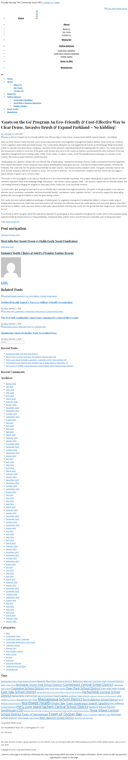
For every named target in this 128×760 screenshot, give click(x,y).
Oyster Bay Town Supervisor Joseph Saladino (80, 703)
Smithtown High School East (32, 711)
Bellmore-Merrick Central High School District (98, 681)
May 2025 (10, 429)
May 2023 (10, 501)
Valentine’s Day (104, 714)
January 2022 (11, 549)
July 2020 (9, 603)
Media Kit (66, 39)
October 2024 (11, 450)
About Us (66, 29)
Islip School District (45, 696)
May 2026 (10, 393)
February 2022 (12, 546)
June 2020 (10, 606)
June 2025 (10, 426)
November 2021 (12, 555)
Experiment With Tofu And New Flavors (22, 354)
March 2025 (11, 435)
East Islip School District (18, 692)
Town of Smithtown (90, 715)
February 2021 (12, 582)
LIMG (6, 134)
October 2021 (11, 558)
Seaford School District (102, 707)
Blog (8, 633)
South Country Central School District (75, 711)
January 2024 (11, 477)
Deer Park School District (83, 688)
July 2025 (9, 423)
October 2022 (11, 522)
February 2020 (12, 618)
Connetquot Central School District (88, 684)
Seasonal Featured (13, 663)
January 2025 (11, 441)
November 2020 (12, 591)
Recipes (9, 657)
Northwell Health (36, 702)
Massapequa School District (60, 699)
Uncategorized (12, 669)
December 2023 (12, 480)
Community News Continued (17, 639)
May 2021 (10, 573)
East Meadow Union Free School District (51, 692)
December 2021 (12, 552)
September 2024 (12, 453)
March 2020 (11, 615)
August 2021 (11, 564)
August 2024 (11, 456)
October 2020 (11, 594)
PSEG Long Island (29, 707)
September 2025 (12, 417)
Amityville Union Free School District (19, 681)
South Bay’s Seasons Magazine (66, 53)
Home (21, 18)
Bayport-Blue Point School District (54, 681)
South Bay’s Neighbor (66, 50)
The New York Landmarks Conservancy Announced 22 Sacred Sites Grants (39, 317)
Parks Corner (11, 654)
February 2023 (12, 510)
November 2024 (12, 447)
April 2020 (10, 612)
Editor (6, 308)
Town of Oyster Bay (65, 713)
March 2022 (11, 543)
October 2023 (11, 486)
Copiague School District (27, 688)
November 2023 (12, 483)
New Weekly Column (14, 651)
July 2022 (9, 531)
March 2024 (11, 471)
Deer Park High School (55, 688)
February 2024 (12, 474)
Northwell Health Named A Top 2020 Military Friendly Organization (36, 302)
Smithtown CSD (12, 710)
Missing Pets (11, 648)
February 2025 (12, 438)
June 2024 (10, 462)
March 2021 (11, 579)
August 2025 (11, 420)
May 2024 (10, 465)
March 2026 (11, 399)
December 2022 (12, 516)
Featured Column (13, 645)
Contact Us (66, 35)
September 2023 (12, 489)
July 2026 (9, 387)
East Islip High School (113, 688)
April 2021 (10, 576)
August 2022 (11, 528)
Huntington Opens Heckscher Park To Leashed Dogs (28, 332)
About (67, 24)
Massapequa (11, 700)
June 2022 (10, 534)
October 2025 (11, 414)
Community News (13, 636)
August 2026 (11, 384)
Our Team (66, 32)
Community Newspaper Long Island (20, 642)
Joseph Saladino (60, 696)
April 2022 (10, 540)
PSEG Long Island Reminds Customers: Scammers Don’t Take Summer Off (36, 360)
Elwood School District (73, 692)
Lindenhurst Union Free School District (103, 696)
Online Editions (66, 46)
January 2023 (11, 513)
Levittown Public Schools (79, 696)
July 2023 (9, 495)
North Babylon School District (100, 699)
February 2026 (12, 402)
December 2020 (12, 588)
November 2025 (12, 411)
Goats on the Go (12, 221)
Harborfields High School (24, 695)
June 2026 (10, 390)
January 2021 (11, 585)
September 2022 (12, 525)
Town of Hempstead (35, 714)
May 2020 (10, 609)
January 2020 (11, 621)
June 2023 (10, 498)
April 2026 (10, 396)
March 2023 (11, 507)
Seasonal (9, 660)
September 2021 (12, 561)
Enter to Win (66, 61)
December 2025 (12, 408)
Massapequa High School (26, 699)
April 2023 (10, 504)
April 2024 (10, 468)
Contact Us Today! (51, 2)
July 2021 (9, 567)
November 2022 (12, 519)
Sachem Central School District (65, 706)
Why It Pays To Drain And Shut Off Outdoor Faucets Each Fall (31, 357)
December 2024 (12, 444)
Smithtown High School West (52, 711)
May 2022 (10, 537)
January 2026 (11, 405)
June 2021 (10, 570)
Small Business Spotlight (16, 666)
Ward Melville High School (28, 718)
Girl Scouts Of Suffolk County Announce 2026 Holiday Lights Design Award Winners (39, 366)
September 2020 (12, 597)
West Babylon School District (57, 717)
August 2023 (11, 492)
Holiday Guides (66, 56)
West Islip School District (83, 718)
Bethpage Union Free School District (39, 685)
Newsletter (66, 67)
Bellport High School (8, 685)
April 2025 (10, 432)
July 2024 (9, 459)
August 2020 (11, 600)
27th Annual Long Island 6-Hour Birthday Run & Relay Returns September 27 (37, 363)
